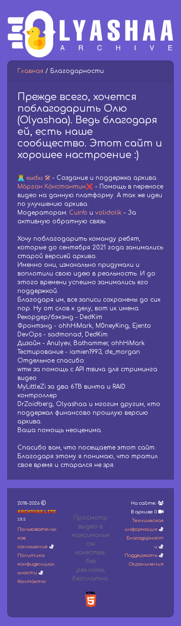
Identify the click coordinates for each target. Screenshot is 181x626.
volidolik (108, 212)
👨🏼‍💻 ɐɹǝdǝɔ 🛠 (33, 178)
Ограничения (146, 564)
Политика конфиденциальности (36, 564)
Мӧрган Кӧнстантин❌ (55, 186)
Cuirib (78, 212)
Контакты (31, 581)
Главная (30, 71)
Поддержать (141, 555)
